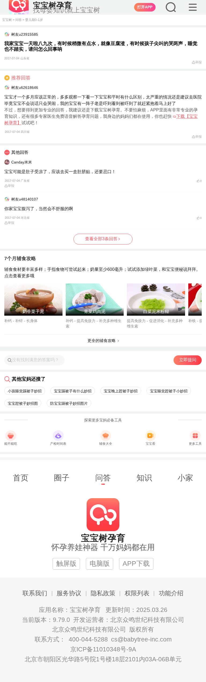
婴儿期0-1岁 (34, 20)
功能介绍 (171, 593)
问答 (18, 20)
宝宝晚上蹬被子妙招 (121, 391)
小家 (185, 477)
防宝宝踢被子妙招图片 (69, 403)
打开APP (144, 7)
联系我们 (35, 593)
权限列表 (137, 593)
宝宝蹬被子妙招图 (23, 403)
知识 (144, 477)
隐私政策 (103, 593)
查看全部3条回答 (101, 238)
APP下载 (136, 563)
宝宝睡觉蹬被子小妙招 (168, 391)
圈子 (61, 477)
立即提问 (187, 360)
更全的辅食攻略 (101, 340)
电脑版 (100, 563)
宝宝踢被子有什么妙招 (72, 391)
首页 (20, 477)
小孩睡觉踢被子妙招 (25, 391)
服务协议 (69, 593)
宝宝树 (7, 20)
